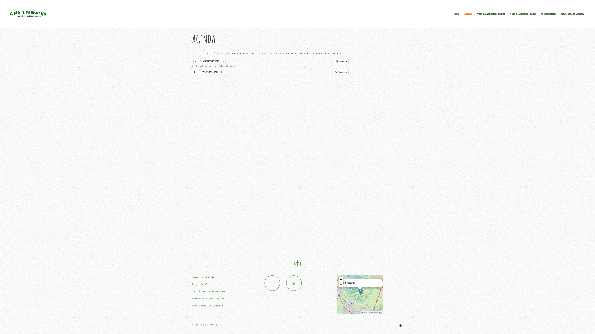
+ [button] (341, 279)
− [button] (341, 284)
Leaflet (364, 312)
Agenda (468, 13)
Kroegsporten (548, 13)
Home (456, 13)
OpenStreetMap (376, 312)
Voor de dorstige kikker (523, 13)
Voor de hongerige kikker (491, 13)
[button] (340, 72)
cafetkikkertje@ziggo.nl (208, 298)
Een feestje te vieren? (572, 13)
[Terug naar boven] (400, 325)
